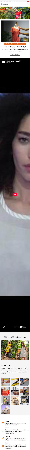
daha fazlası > (15, 54)
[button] (2, 350)
